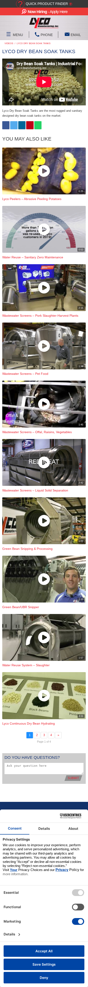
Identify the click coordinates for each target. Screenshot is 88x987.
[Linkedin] (21, 125)
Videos (9, 43)
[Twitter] (13, 125)
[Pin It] (29, 125)
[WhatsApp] (38, 125)
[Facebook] (5, 125)
